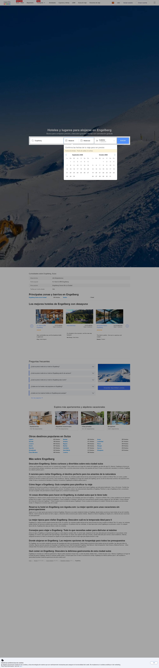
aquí (20, 666)
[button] (66, 155)
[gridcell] (70, 161)
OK (154, 663)
